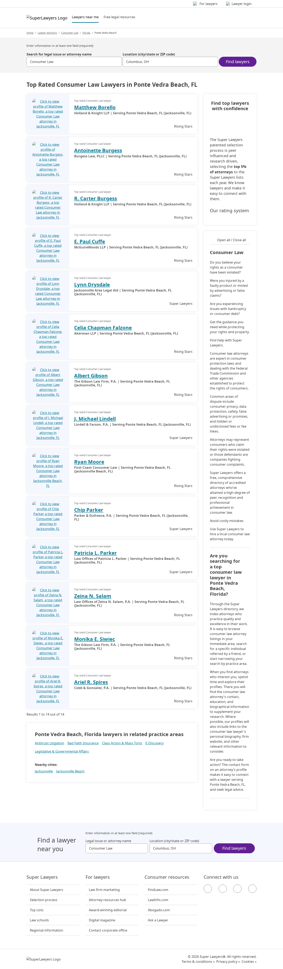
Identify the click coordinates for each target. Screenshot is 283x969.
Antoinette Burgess (98, 150)
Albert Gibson (91, 375)
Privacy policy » (228, 961)
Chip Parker (88, 509)
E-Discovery (154, 743)
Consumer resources (167, 877)
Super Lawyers (42, 877)
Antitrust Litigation (49, 743)
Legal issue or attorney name (108, 841)
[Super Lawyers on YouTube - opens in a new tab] (237, 889)
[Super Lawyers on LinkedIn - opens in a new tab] (252, 889)
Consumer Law (69, 33)
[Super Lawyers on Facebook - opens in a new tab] (208, 889)
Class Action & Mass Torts (122, 743)
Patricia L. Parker (95, 552)
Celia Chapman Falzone (103, 327)
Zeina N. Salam (92, 595)
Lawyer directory (47, 33)
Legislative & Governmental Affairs (62, 751)
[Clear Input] (116, 61)
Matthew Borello (95, 107)
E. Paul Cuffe (89, 241)
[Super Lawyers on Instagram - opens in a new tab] (223, 889)
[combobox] (74, 62)
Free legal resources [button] (119, 17)
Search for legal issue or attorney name (59, 54)
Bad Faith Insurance (83, 743)
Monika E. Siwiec (94, 638)
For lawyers (98, 877)
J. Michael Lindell (95, 418)
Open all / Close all (231, 240)
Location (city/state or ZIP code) (149, 54)
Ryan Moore (89, 461)
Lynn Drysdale (92, 284)
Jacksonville (44, 771)
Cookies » (249, 961)
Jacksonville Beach (70, 771)
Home (30, 33)
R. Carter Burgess (95, 198)
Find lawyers (238, 61)
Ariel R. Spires (91, 682)
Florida (86, 33)
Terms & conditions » (198, 961)
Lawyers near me (85, 16)
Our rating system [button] (229, 210)
